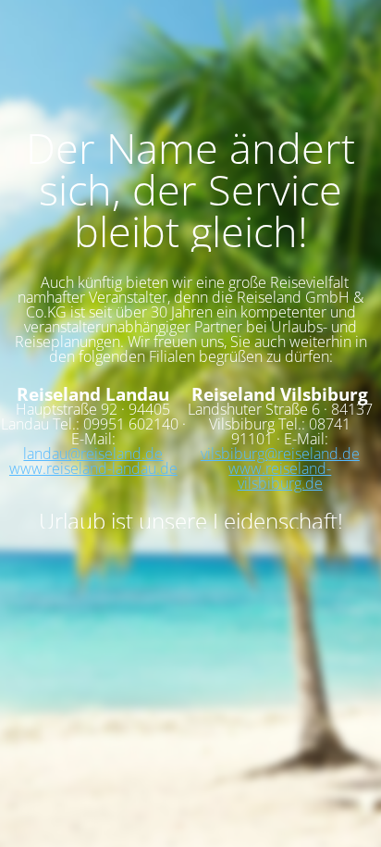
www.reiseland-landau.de (93, 468)
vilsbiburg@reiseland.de (280, 453)
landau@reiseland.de (93, 453)
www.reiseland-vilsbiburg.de (279, 475)
